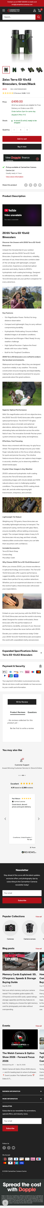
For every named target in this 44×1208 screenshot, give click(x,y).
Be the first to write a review (22, 728)
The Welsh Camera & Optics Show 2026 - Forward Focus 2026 (18, 1057)
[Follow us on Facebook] (4, 1147)
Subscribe (22, 900)
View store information (14, 177)
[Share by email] (40, 185)
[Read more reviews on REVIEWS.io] (29, 853)
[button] (22, 93)
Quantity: (6, 130)
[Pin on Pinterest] (30, 185)
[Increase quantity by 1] (27, 129)
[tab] (17, 713)
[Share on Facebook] (26, 185)
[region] (22, 818)
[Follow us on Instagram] (9, 1147)
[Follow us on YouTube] (13, 1147)
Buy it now (22, 147)
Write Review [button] (22, 702)
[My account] (34, 10)
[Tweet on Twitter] (35, 185)
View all (39, 917)
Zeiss (4, 89)
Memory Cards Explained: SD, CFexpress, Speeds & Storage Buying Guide (19, 978)
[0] (39, 10)
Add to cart (22, 139)
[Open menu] (3, 10)
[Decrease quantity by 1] (14, 129)
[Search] (38, 17)
